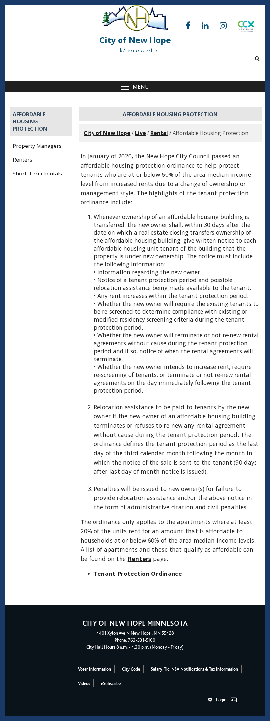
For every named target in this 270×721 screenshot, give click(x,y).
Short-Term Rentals (37, 173)
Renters (22, 159)
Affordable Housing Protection (30, 121)
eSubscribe (111, 683)
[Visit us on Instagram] (223, 26)
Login (221, 699)
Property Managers (37, 145)
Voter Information (94, 669)
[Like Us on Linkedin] (205, 26)
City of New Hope (107, 133)
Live (140, 133)
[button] (246, 27)
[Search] (257, 58)
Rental (159, 133)
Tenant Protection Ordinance (138, 573)
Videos (84, 683)
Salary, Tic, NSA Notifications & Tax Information (194, 669)
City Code (131, 669)
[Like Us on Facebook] (188, 26)
